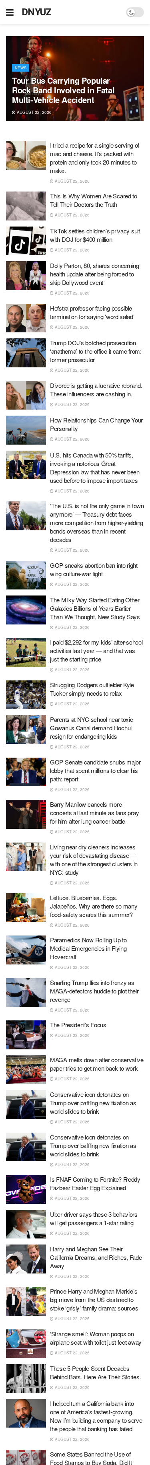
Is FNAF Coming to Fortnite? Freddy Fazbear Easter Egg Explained (95, 1183)
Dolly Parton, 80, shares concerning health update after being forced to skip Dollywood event (94, 273)
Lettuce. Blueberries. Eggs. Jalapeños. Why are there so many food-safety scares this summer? (93, 906)
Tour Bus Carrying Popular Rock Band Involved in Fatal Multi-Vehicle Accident (63, 89)
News (20, 67)
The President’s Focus (78, 1024)
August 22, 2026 (34, 112)
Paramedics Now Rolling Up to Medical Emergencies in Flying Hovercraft (88, 948)
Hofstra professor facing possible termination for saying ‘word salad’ (92, 312)
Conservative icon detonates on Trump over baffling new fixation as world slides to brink (93, 1102)
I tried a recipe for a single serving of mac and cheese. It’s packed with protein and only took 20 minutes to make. (94, 158)
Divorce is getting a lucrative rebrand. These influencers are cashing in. (96, 389)
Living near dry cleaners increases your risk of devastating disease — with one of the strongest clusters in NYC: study (94, 859)
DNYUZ (37, 12)
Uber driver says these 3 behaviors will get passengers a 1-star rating (94, 1218)
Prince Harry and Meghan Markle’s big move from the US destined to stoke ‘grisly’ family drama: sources (94, 1299)
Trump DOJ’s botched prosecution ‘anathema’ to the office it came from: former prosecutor (96, 351)
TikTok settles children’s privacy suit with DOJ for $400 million (95, 235)
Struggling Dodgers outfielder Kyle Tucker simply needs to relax (92, 688)
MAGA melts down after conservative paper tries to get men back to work (97, 1063)
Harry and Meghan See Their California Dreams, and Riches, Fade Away (96, 1257)
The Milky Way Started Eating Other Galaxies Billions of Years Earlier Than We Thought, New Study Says (95, 608)
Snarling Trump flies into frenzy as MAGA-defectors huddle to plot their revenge (94, 990)
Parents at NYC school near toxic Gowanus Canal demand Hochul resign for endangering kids (91, 727)
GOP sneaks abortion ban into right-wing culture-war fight (95, 569)
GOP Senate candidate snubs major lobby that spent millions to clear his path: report (95, 770)
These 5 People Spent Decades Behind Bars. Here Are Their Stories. (95, 1372)
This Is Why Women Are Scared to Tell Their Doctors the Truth (93, 200)
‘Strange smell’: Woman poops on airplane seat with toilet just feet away (96, 1337)
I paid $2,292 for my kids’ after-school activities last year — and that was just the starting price (96, 650)
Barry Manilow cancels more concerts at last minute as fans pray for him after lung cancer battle (94, 812)
